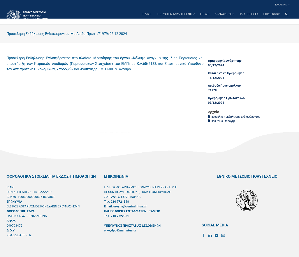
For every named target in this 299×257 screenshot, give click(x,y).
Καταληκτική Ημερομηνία (226, 73)
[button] (286, 14)
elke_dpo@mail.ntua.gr (120, 230)
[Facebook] (203, 235)
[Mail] (223, 235)
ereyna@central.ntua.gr (130, 206)
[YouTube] (216, 235)
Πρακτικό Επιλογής (222, 120)
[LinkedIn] (210, 235)
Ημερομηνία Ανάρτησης (224, 60)
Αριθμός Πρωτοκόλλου (224, 85)
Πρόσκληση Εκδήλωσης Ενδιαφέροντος (235, 116)
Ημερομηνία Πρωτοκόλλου (227, 98)
